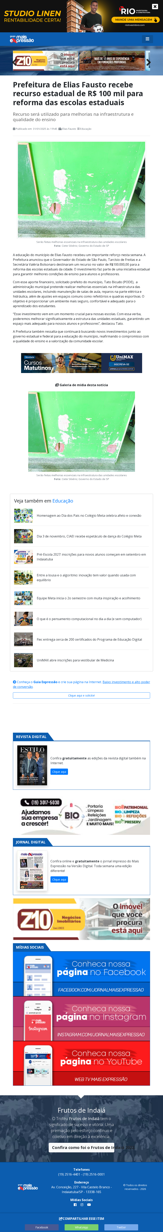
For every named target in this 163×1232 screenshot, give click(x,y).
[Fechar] (155, 6)
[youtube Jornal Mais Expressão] (88, 1204)
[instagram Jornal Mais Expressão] (82, 1204)
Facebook (41, 1227)
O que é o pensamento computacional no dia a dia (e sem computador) (89, 619)
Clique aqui (59, 772)
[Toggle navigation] (147, 39)
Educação (85, 129)
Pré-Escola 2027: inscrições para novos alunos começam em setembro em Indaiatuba (91, 556)
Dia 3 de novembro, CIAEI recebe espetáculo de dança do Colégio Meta (89, 536)
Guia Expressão (45, 682)
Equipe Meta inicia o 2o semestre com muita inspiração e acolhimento (88, 598)
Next (147, 61)
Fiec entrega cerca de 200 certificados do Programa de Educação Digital (89, 639)
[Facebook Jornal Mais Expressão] (81, 974)
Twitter (121, 1227)
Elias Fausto (69, 129)
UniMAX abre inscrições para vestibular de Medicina (75, 660)
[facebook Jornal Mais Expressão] (75, 1204)
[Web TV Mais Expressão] (81, 1063)
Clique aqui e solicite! (81, 695)
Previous (16, 61)
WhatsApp (81, 1227)
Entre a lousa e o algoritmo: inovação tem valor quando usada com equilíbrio (86, 577)
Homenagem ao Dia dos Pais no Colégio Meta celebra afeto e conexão (89, 515)
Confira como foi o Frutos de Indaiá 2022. (83, 1147)
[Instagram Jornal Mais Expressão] (81, 1018)
